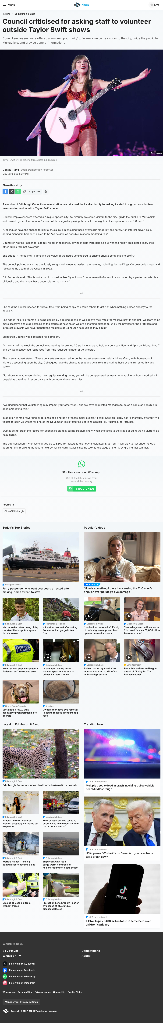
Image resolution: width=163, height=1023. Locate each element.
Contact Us (59, 992)
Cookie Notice (75, 992)
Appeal (86, 955)
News (6, 13)
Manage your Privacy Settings (21, 1002)
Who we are (9, 992)
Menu (11, 4)
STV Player (10, 950)
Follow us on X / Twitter (22, 963)
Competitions (91, 950)
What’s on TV (12, 955)
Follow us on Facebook (22, 970)
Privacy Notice (43, 992)
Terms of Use (25, 992)
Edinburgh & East (24, 13)
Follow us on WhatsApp (22, 976)
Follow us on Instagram (22, 982)
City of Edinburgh (14, 511)
